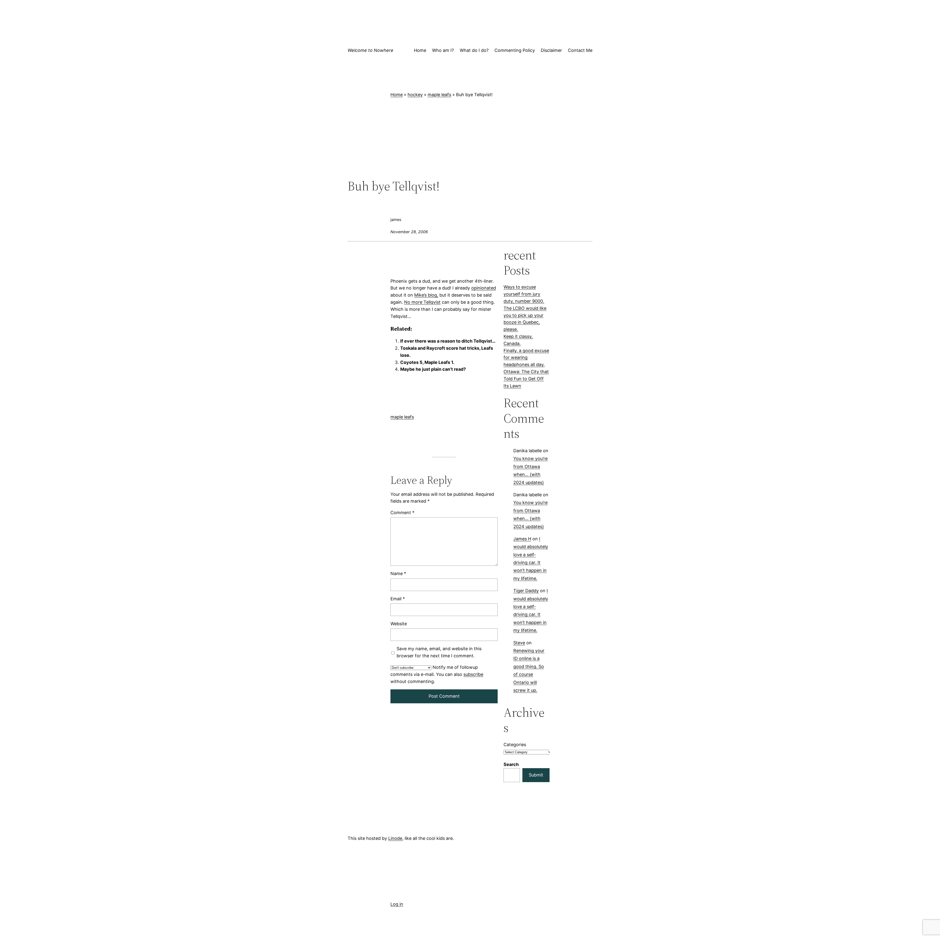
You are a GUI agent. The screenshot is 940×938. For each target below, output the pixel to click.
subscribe (473, 674)
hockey (415, 94)
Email (397, 598)
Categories (515, 744)
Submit (536, 774)
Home (396, 94)
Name (398, 573)
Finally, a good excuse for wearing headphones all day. (526, 357)
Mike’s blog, (426, 295)
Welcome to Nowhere (370, 50)
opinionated (483, 287)
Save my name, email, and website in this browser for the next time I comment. (439, 652)
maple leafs (439, 94)
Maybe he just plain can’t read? (433, 369)
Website (398, 623)
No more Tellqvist (422, 302)
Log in (396, 904)
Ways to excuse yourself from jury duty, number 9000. (524, 294)
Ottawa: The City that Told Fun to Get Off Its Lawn (526, 378)
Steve (519, 642)
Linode (395, 838)
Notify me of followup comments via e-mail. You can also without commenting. (436, 674)
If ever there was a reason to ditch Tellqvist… (447, 341)
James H (522, 538)
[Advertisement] (470, 138)
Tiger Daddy (526, 590)
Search (511, 764)
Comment (402, 512)
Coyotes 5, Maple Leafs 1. (427, 362)
